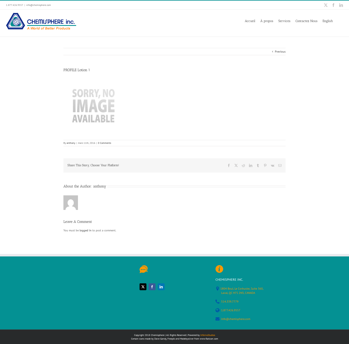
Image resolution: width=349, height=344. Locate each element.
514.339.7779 (230, 301)
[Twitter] (143, 286)
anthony (71, 142)
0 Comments (104, 142)
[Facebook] (152, 286)
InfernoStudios (207, 335)
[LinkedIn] (161, 286)
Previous (280, 51)
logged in (85, 230)
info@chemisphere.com (38, 4)
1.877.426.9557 (230, 310)
